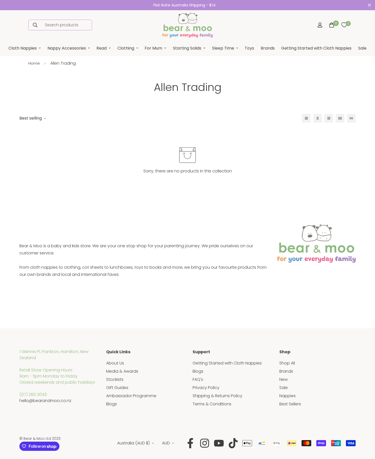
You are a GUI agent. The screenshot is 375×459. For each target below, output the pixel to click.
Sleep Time (223, 48)
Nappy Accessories (66, 48)
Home (34, 63)
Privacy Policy (206, 388)
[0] (344, 25)
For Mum (153, 48)
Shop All (287, 363)
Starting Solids (187, 48)
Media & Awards (122, 371)
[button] (330, 25)
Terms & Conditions (212, 404)
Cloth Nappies (22, 48)
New (283, 379)
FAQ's (198, 379)
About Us (115, 363)
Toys (249, 48)
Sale (362, 48)
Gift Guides (117, 388)
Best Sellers (290, 404)
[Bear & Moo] (187, 25)
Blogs (111, 404)
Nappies (287, 396)
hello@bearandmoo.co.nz (45, 401)
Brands (268, 48)
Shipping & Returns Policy (217, 396)
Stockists (114, 379)
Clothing (125, 48)
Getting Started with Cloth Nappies (316, 48)
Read (101, 48)
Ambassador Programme (131, 396)
